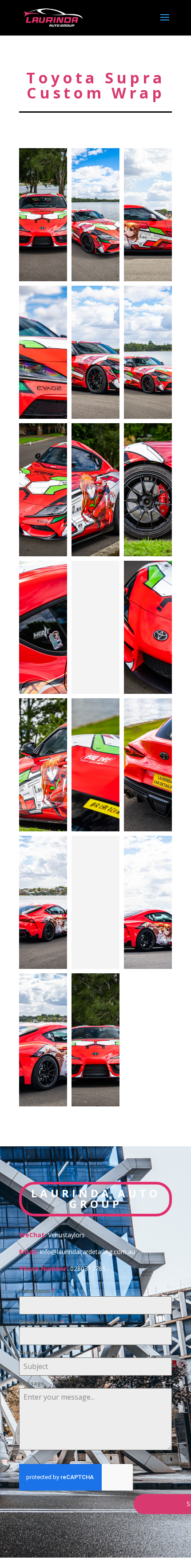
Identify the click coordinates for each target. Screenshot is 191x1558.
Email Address (41, 1322)
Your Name (37, 1291)
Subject (29, 1353)
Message (31, 1383)
